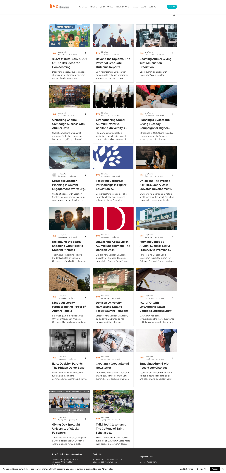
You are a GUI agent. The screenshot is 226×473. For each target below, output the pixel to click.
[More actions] (86, 53)
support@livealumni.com (111, 459)
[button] (174, 15)
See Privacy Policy (105, 469)
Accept (214, 469)
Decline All (201, 469)
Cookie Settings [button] (186, 469)
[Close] (222, 469)
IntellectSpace (72, 459)
